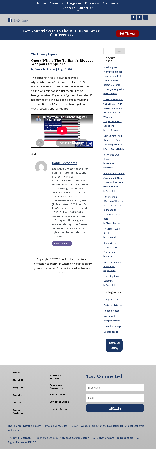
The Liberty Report (44, 54)
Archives (109, 3)
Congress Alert (111, 299)
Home (41, 3)
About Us (57, 3)
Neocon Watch (111, 310)
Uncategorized (111, 331)
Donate (90, 3)
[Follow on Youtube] (145, 17)
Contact (69, 8)
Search (119, 51)
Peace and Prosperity (56, 386)
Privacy (12, 438)
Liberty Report (59, 409)
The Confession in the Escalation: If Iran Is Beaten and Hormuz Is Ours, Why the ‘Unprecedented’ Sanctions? (113, 112)
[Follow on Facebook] (133, 17)
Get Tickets (127, 33)
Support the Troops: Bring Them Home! (110, 247)
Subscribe (85, 8)
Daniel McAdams (45, 69)
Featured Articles (112, 305)
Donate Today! (114, 345)
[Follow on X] (139, 17)
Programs (74, 3)
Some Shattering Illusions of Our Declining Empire (112, 140)
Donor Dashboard (19, 411)
